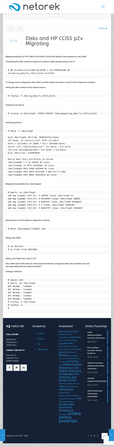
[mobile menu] (103, 6)
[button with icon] (9, 367)
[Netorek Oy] (34, 6)
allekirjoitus (74, 331)
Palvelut (40, 339)
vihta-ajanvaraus (66, 401)
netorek (72, 358)
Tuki (39, 344)
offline (78, 359)
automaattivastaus (65, 334)
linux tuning (72, 355)
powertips (73, 361)
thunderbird (63, 399)
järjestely (67, 349)
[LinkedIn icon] (94, 435)
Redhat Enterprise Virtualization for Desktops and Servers (70, 375)
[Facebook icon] (88, 435)
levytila (73, 352)
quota (61, 365)
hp (72, 346)
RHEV (72, 380)
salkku (62, 386)
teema (76, 396)
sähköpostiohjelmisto (66, 396)
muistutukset (63, 359)
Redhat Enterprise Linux (70, 366)
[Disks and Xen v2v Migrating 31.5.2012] (2, 435)
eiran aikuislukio (65, 340)
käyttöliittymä (65, 352)
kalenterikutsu (76, 349)
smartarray (74, 387)
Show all (103, 28)
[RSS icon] (97, 435)
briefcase (76, 337)
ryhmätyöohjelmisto (72, 384)
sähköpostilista (64, 393)
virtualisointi (66, 410)
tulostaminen (72, 399)
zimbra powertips (68, 419)
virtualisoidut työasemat (66, 406)
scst (67, 386)
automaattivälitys (65, 337)
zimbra (74, 413)
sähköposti (66, 389)
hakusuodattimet (65, 346)
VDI (79, 398)
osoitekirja (62, 362)
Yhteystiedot (42, 349)
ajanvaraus (63, 331)
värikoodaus (63, 414)
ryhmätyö (62, 384)
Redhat (67, 364)
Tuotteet (40, 333)
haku (70, 343)
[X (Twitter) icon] (91, 435)
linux (62, 355)
